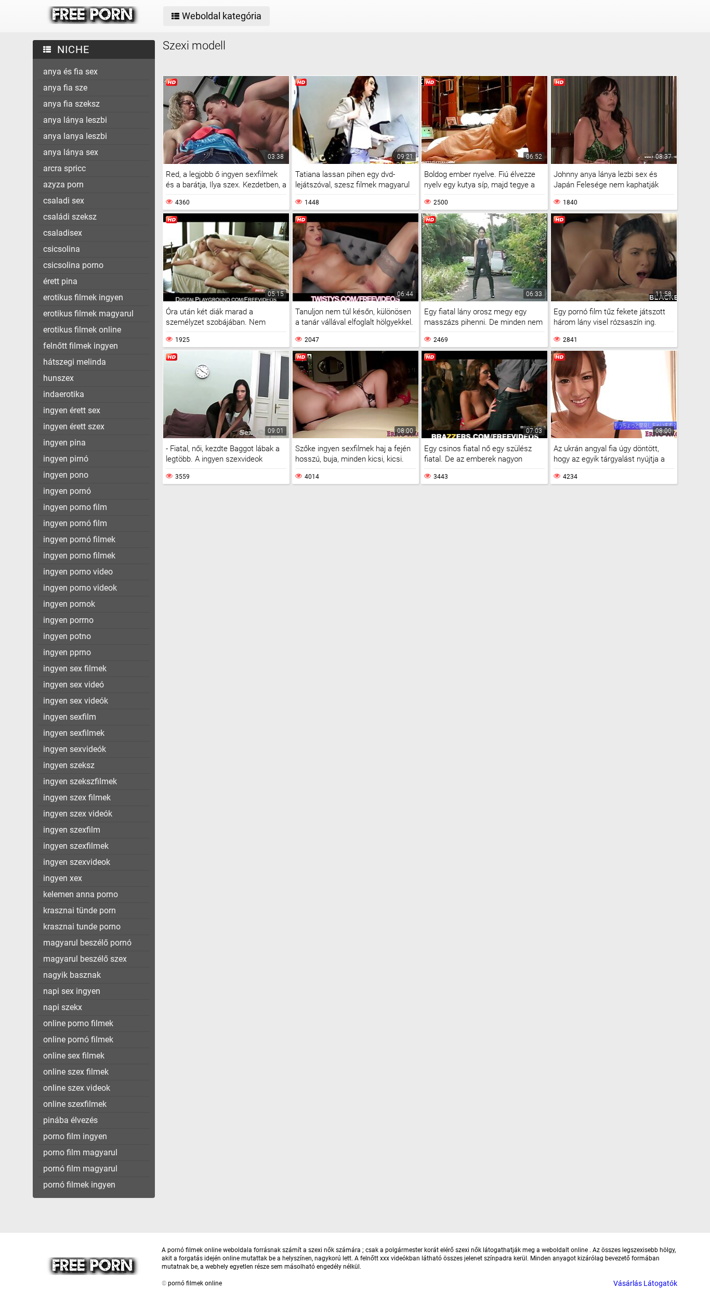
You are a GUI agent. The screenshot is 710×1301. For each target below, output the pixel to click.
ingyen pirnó (65, 459)
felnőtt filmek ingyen (80, 346)
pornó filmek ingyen (79, 1185)
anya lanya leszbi (75, 136)
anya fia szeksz (71, 104)
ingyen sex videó (73, 685)
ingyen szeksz (69, 765)
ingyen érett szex (73, 426)
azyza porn (63, 184)
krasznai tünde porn (79, 910)
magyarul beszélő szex (85, 959)
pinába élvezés (70, 1120)
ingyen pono (65, 475)
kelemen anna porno (80, 894)
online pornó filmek (78, 1039)
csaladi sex (63, 201)
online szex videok (76, 1088)
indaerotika (63, 394)
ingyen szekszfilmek (80, 781)
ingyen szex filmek (77, 797)
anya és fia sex (70, 71)
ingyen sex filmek (75, 668)
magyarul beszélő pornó (87, 943)
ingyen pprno (67, 652)
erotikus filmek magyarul (88, 313)
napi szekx (62, 1007)
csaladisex (62, 233)
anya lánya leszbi (75, 120)
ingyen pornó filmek (79, 539)
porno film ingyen (75, 1136)
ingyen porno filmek (79, 555)
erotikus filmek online (82, 330)
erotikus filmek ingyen (83, 297)
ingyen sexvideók (74, 749)
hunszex (58, 378)
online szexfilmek (75, 1104)
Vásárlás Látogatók (645, 1283)
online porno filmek (78, 1023)
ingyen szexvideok (76, 862)
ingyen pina (64, 443)
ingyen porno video (78, 572)
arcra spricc (64, 168)
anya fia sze (65, 88)
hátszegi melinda (74, 362)
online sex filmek (73, 1056)
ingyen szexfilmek (76, 846)
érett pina (60, 281)
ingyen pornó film (75, 523)
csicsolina (61, 249)
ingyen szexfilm (71, 830)
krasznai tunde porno (82, 927)
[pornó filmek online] (93, 21)
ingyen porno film (75, 507)
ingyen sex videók (75, 701)
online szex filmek (76, 1072)
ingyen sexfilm (69, 717)
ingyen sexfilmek (73, 733)
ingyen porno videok (80, 588)
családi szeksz (70, 217)
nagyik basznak (72, 975)
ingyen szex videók (77, 814)
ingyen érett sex (71, 410)
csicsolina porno (73, 265)
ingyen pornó (67, 491)
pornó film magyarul (80, 1169)
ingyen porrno (68, 620)
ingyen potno (67, 636)
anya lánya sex (70, 152)
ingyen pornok (69, 604)
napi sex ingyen (71, 991)
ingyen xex (62, 878)
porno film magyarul (80, 1152)
